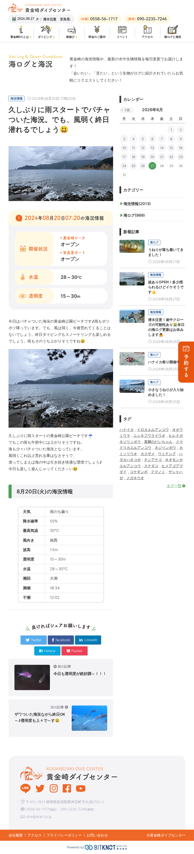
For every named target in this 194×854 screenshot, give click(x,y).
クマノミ (158, 471)
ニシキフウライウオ (149, 435)
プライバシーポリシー (64, 835)
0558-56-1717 (37, 809)
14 (161, 148)
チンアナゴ (153, 459)
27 (152, 166)
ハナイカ (126, 429)
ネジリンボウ (165, 447)
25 (133, 166)
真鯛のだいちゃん (158, 441)
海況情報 (16, 98)
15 (171, 148)
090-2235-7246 (73, 809)
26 (143, 166)
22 (171, 157)
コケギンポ (139, 471)
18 (133, 157)
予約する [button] (186, 366)
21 (161, 157)
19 (143, 157)
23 (181, 157)
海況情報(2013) (137, 203)
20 (152, 157)
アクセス (34, 835)
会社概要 (16, 835)
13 (152, 148)
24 (124, 166)
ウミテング (167, 453)
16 (180, 148)
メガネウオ (135, 478)
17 (124, 157)
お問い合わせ (97, 835)
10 (124, 148)
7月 (127, 110)
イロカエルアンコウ (153, 429)
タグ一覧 (174, 485)
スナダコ (151, 466)
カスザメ (148, 453)
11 (133, 148)
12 (143, 148)
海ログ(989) (134, 215)
